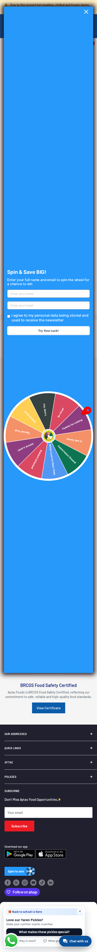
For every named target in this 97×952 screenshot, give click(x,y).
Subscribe (19, 826)
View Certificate (49, 708)
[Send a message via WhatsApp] (11, 941)
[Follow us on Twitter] (16, 882)
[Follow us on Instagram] (25, 882)
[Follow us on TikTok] (42, 882)
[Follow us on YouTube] (33, 882)
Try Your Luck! (48, 330)
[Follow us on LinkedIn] (50, 882)
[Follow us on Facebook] (8, 882)
